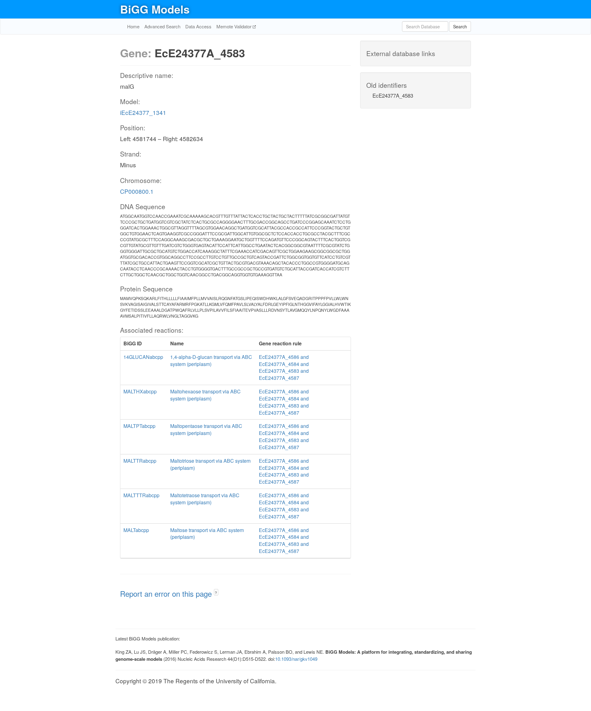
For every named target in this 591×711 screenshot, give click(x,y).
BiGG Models (155, 9)
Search (460, 26)
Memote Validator (234, 26)
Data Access (198, 26)
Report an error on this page (167, 593)
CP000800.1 (137, 191)
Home (133, 26)
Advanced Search (162, 26)
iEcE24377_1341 (143, 112)
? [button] (216, 592)
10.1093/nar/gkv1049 (296, 659)
